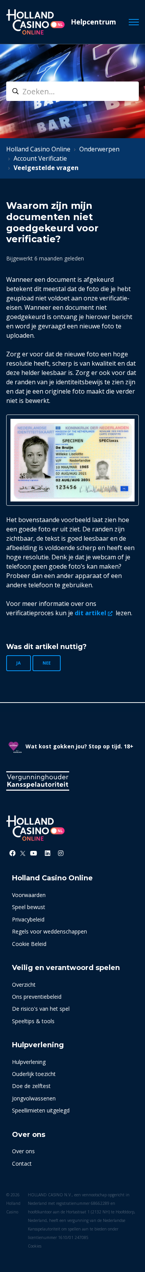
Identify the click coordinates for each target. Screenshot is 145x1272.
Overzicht (24, 984)
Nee (47, 663)
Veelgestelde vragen (46, 167)
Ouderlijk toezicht (34, 1074)
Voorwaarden (29, 895)
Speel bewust (28, 907)
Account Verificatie (40, 158)
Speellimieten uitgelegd (41, 1110)
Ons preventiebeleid (36, 996)
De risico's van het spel (41, 1008)
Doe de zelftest (31, 1086)
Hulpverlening (29, 1061)
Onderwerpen (99, 149)
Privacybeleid (28, 919)
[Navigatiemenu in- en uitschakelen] (134, 22)
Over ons (23, 1151)
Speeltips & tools (33, 1021)
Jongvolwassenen (34, 1098)
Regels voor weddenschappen (49, 931)
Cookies (34, 1246)
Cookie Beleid (29, 943)
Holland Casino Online (38, 149)
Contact (22, 1163)
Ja (18, 663)
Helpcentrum (93, 21)
